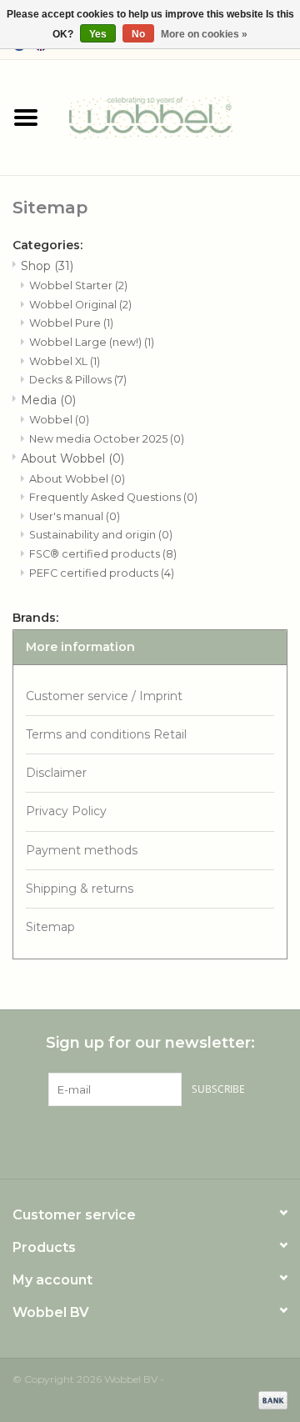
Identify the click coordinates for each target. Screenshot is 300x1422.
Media (48, 400)
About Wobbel (72, 458)
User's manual (74, 516)
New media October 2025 (106, 439)
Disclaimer (56, 772)
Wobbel (59, 419)
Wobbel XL (64, 361)
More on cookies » (204, 34)
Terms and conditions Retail (106, 734)
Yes (98, 34)
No (138, 34)
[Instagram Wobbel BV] (210, 1140)
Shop (47, 265)
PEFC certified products (101, 573)
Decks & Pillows (78, 379)
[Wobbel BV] (175, 115)
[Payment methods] (270, 1399)
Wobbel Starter (78, 285)
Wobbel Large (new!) (91, 342)
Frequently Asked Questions (113, 497)
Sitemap (50, 926)
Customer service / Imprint (104, 695)
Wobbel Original (80, 304)
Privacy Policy (66, 811)
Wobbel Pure (71, 323)
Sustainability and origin (100, 534)
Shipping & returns (79, 888)
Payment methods (82, 850)
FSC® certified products (103, 554)
